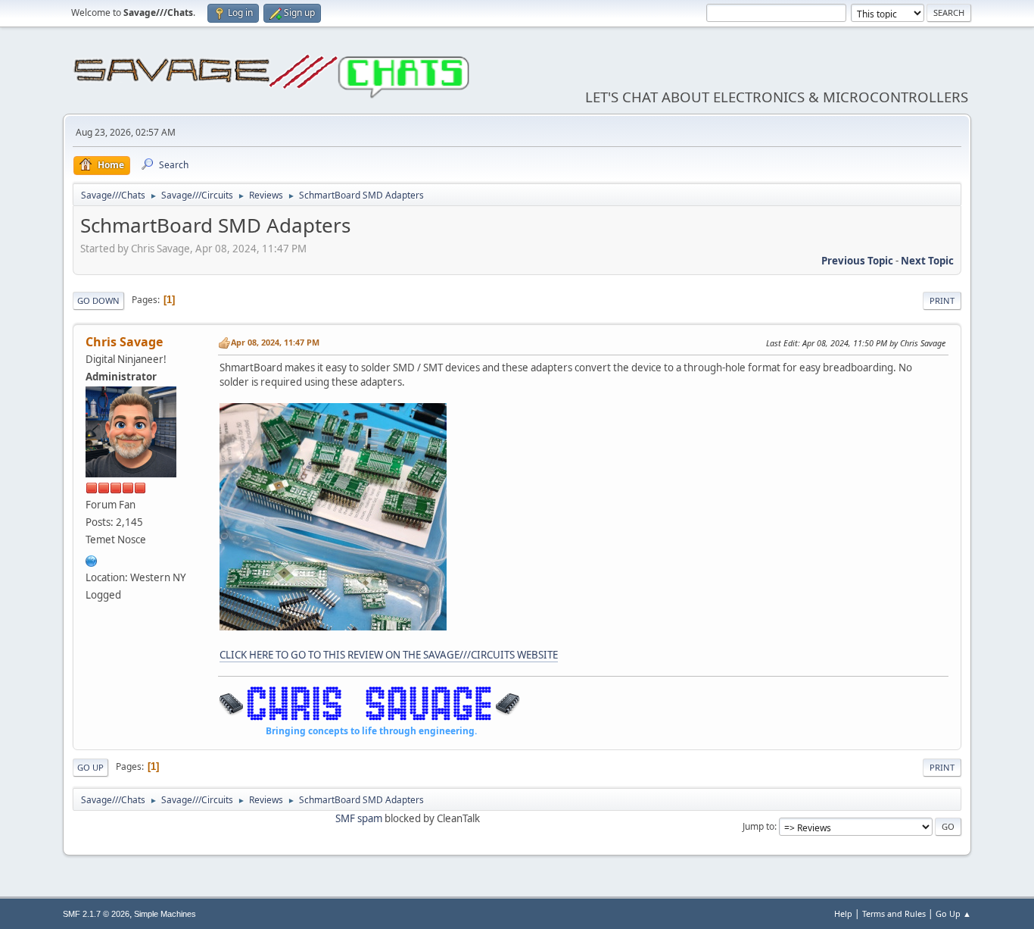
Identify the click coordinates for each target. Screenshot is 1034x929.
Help (843, 913)
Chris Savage (124, 341)
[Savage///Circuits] (92, 559)
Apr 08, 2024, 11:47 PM (275, 342)
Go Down (98, 300)
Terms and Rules (894, 913)
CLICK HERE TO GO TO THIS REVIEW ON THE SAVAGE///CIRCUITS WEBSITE (389, 655)
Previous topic (857, 260)
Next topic (927, 260)
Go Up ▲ (953, 913)
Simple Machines (165, 913)
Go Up (90, 767)
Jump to (758, 826)
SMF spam (358, 818)
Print (942, 300)
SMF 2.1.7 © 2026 (96, 913)
